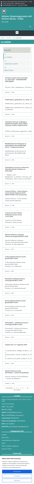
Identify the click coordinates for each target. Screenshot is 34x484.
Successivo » (17, 390)
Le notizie (8, 57)
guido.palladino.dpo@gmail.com (19, 426)
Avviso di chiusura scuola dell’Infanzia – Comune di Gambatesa (17, 372)
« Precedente (9, 388)
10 (27, 388)
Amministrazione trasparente (11, 440)
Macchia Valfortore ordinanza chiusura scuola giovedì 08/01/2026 (16, 235)
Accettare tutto (17, 471)
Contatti (4, 434)
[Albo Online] (5, 67)
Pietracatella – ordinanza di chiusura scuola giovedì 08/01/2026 (16, 323)
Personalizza (17, 476)
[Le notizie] (5, 54)
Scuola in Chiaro (7, 449)
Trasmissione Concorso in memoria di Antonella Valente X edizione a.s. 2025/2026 (17, 169)
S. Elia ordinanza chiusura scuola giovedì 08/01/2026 (15, 257)
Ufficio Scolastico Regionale (10, 446)
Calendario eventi (11, 63)
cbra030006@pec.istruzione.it (14, 415)
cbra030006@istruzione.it (10, 5)
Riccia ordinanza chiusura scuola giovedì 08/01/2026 (15, 302)
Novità (9, 38)
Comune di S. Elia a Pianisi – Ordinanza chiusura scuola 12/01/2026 (14, 214)
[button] (30, 26)
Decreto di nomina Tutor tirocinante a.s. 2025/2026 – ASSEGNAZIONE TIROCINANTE (16, 79)
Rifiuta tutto (17, 480)
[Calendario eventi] (5, 61)
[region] (17, 470)
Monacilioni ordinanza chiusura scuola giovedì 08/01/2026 (15, 280)
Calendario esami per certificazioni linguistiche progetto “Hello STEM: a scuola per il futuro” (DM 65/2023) (16, 123)
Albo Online (9, 70)
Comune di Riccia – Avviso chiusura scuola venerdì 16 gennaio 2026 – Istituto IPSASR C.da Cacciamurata (16, 193)
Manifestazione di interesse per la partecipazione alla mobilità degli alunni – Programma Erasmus (15, 145)
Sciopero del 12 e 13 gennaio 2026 (16, 345)
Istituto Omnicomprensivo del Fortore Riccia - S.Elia (17, 17)
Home (2, 38)
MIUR (3, 443)
